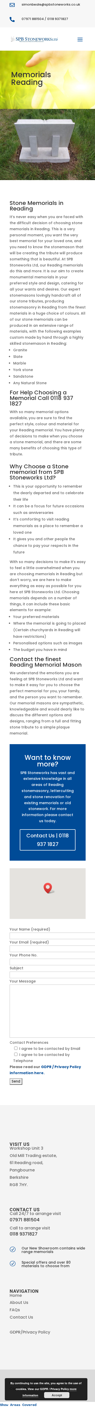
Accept (57, 1395)
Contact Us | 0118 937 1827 (47, 840)
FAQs (15, 1310)
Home (16, 1295)
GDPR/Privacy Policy (30, 1332)
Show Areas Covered (18, 1405)
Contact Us (21, 1317)
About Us (19, 1302)
